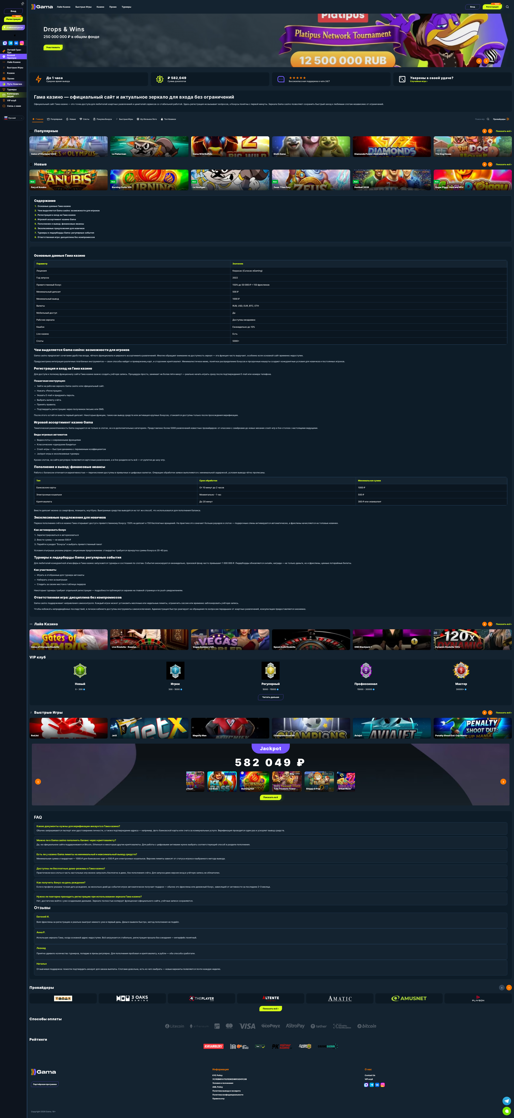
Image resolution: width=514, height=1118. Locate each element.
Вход (13, 11)
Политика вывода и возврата (226, 1091)
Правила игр (218, 1098)
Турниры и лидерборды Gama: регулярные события (66, 232)
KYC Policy (217, 1075)
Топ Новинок (170, 119)
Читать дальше (270, 697)
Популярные (56, 119)
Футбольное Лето (148, 119)
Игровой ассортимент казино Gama (57, 219)
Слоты (86, 119)
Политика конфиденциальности (227, 1095)
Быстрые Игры (83, 6)
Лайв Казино (63, 6)
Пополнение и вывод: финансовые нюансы (61, 223)
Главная (39, 119)
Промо (113, 6)
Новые (73, 119)
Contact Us (370, 1075)
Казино (100, 6)
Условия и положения (222, 1083)
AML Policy (217, 1087)
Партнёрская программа (45, 1084)
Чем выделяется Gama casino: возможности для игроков (69, 210)
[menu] (22, 3)
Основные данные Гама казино (54, 206)
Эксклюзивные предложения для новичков (61, 228)
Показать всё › (504, 131)
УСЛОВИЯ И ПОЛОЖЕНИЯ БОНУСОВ (229, 1079)
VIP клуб (369, 1079)
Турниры (126, 6)
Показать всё (270, 797)
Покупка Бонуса (104, 119)
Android (5, 35)
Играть (51, 47)
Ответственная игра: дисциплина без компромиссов (66, 237)
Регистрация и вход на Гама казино (57, 215)
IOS (18, 35)
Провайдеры (499, 119)
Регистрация (13, 19)
